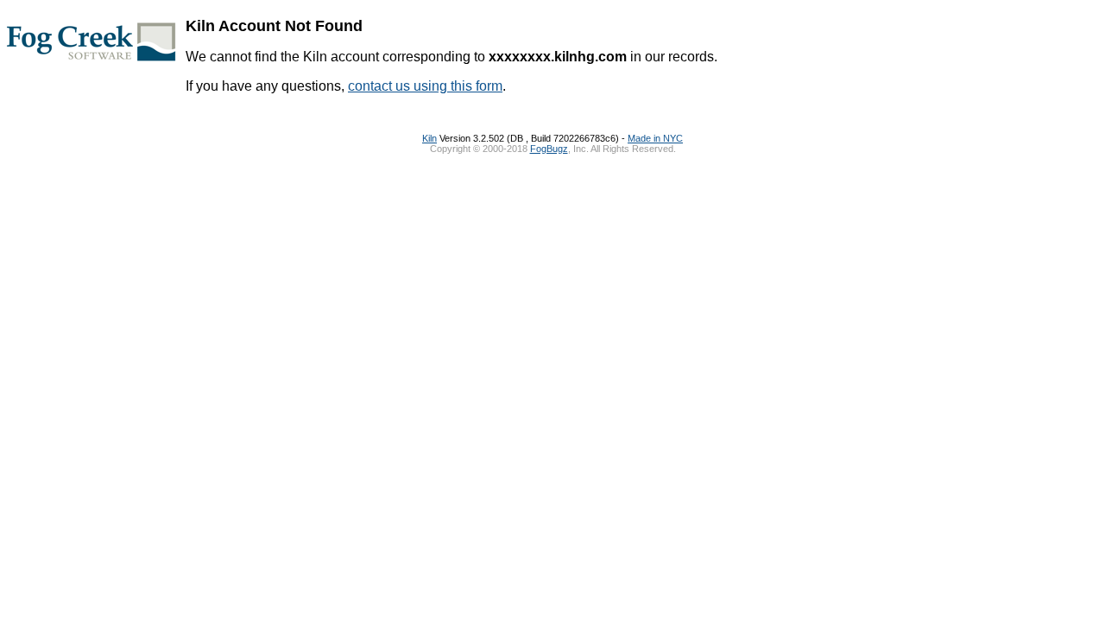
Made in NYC (655, 138)
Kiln (429, 138)
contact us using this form (425, 86)
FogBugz (549, 148)
